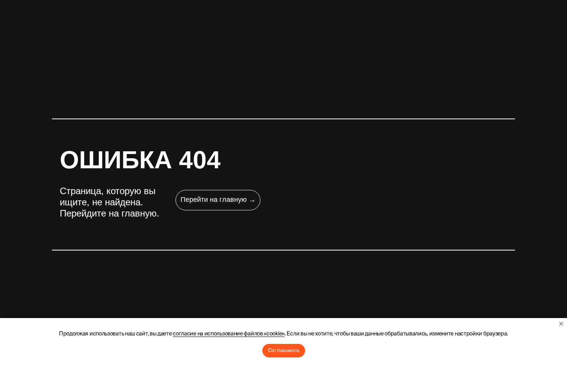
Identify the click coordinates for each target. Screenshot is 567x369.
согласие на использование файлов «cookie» (229, 333)
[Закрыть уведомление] (561, 324)
